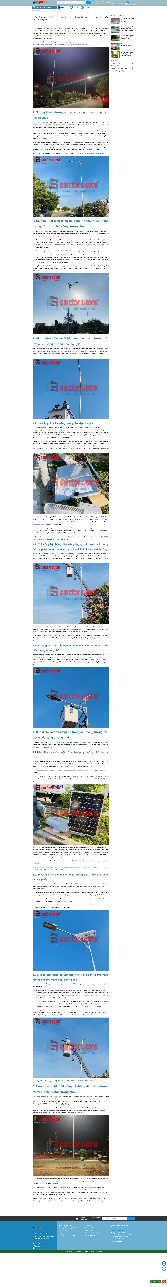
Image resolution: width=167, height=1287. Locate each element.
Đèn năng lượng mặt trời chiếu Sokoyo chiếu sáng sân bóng (127, 28)
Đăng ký (131, 1218)
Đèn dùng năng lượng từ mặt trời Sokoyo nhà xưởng (127, 45)
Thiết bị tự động (63, 1230)
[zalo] (164, 1269)
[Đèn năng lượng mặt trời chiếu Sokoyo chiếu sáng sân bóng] (115, 29)
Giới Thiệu (64, 7)
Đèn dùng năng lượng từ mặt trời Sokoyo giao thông (127, 20)
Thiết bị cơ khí (115, 63)
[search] (88, 2)
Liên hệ (87, 7)
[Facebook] (164, 1263)
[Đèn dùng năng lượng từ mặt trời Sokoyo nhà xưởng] (115, 46)
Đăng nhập (121, 3)
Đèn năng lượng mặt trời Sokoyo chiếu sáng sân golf (127, 37)
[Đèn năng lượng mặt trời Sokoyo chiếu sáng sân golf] (115, 38)
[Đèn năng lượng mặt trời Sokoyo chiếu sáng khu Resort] (115, 54)
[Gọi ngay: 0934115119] (164, 1281)
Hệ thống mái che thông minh (67, 1228)
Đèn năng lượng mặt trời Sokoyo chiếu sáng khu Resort (127, 53)
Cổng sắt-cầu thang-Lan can (66, 1233)
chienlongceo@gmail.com (46, 1243)
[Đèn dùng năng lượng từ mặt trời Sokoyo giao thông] (115, 21)
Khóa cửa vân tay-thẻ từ (65, 1238)
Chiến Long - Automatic (83, 1251)
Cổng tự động (115, 66)
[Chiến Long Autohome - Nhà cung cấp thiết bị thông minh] (43, 3)
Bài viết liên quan (117, 15)
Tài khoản (121, 2)
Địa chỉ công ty (112, 2)
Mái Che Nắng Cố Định (118, 71)
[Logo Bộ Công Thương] (37, 1247)
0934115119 (99, 3)
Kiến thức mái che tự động (119, 68)
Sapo (100, 1251)
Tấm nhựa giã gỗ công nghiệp (67, 1235)
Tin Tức (76, 7)
